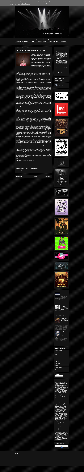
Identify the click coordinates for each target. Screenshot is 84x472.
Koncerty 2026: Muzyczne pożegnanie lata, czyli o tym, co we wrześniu (64, 307)
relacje (32, 39)
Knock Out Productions (60, 359)
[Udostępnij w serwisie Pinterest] (36, 168)
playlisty (33, 41)
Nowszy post (19, 176)
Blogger (55, 462)
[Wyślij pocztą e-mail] (31, 168)
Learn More (67, 3)
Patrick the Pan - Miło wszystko (28, 160)
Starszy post (48, 176)
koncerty (27, 43)
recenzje (26, 39)
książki (39, 43)
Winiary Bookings (58, 350)
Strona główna (33, 176)
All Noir (56, 369)
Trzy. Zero (37, 152)
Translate (65, 447)
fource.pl (57, 352)
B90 (56, 354)
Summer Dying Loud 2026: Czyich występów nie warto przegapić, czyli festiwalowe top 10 (61, 321)
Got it (73, 3)
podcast (33, 43)
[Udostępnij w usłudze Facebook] (35, 168)
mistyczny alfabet (42, 41)
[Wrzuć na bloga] (33, 168)
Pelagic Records (58, 367)
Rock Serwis (57, 363)
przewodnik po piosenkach (22, 41)
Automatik (57, 365)
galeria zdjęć (39, 39)
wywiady (47, 39)
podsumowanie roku (53, 41)
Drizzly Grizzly (58, 356)
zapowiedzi (18, 39)
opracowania (54, 39)
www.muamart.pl (58, 80)
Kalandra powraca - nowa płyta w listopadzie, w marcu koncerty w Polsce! (61, 334)
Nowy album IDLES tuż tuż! (64, 293)
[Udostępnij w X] (34, 168)
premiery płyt (19, 43)
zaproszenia (63, 41)
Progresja (57, 361)
